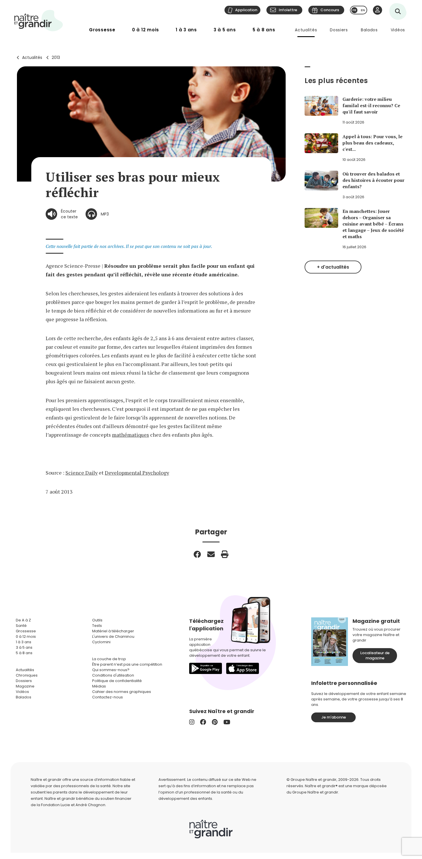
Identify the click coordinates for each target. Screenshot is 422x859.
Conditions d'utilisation (113, 675)
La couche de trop (109, 659)
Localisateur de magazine (375, 655)
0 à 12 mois (145, 30)
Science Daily (81, 472)
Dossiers (339, 30)
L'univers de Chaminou (113, 636)
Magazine (25, 686)
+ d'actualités (333, 267)
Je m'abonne (333, 717)
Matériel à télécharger (113, 631)
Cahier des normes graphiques (121, 691)
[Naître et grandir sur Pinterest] (215, 722)
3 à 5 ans (225, 30)
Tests (97, 625)
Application (246, 10)
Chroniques (27, 675)
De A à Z (23, 620)
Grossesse (102, 30)
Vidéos (398, 30)
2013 (56, 57)
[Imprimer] (225, 554)
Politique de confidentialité (117, 680)
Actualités (306, 30)
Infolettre (288, 10)
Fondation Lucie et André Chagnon (73, 805)
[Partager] (197, 554)
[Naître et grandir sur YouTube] (226, 722)
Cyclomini (101, 642)
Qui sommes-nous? (110, 670)
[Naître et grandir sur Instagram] (191, 722)
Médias (99, 686)
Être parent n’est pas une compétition (127, 664)
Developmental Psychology (137, 472)
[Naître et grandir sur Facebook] (203, 722)
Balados (369, 30)
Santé (21, 625)
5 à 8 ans (264, 30)
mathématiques (130, 434)
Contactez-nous (107, 697)
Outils (97, 620)
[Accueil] (38, 20)
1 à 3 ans (186, 30)
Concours (329, 10)
